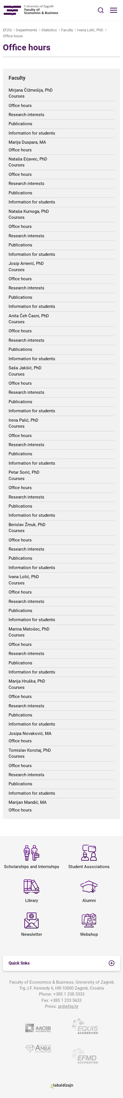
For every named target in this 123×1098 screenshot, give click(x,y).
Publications (20, 123)
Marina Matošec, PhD (29, 629)
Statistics (49, 30)
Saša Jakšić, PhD (25, 367)
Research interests (26, 114)
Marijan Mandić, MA (28, 802)
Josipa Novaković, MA (30, 733)
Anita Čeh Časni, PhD (29, 315)
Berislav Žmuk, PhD (27, 524)
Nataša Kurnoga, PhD (29, 211)
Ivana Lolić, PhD (90, 30)
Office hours (13, 36)
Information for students (32, 133)
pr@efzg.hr (68, 1006)
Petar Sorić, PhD (24, 472)
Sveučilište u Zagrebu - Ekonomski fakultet (31, 10)
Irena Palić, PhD (23, 420)
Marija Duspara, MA (27, 142)
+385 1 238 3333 (68, 994)
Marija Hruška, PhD (27, 681)
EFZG (7, 30)
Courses (17, 96)
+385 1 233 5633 (66, 1000)
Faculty (67, 30)
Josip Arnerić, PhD (26, 263)
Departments (26, 30)
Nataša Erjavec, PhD (28, 159)
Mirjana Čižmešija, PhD (31, 90)
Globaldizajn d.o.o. (61, 1086)
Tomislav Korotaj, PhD (30, 750)
